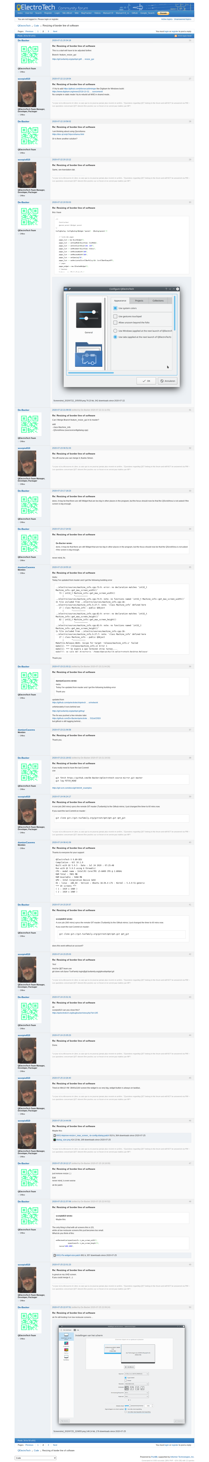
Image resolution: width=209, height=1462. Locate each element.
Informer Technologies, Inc (182, 1457)
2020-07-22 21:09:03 (61, 410)
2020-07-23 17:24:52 (61, 529)
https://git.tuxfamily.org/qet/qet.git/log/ (68, 711)
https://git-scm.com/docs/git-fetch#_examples (72, 788)
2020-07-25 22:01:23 (61, 1264)
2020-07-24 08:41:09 (61, 842)
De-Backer (23, 40)
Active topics (166, 19)
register (175, 31)
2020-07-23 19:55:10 (61, 567)
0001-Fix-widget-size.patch (68, 1255)
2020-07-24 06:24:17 (61, 796)
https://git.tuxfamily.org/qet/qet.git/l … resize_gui (73, 59)
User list (28, 13)
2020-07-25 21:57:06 (61, 1201)
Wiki (77, 13)
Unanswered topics (182, 19)
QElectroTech (24, 25)
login (166, 31)
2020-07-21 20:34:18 (61, 40)
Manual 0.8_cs (122, 13)
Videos (97, 13)
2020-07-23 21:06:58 (61, 730)
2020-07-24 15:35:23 (61, 1035)
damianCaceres (26, 567)
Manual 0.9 (108, 13)
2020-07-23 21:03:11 (61, 666)
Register (48, 13)
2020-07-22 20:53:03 (61, 202)
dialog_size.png (63, 1140)
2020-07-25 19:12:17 (61, 1163)
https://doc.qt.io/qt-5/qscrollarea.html (68, 134)
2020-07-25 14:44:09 (61, 1121)
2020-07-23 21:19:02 (61, 758)
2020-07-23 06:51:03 (61, 448)
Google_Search (147, 13)
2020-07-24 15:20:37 (61, 905)
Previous (29, 31)
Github (135, 13)
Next (55, 31)
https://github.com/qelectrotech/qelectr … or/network (75, 702)
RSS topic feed (184, 36)
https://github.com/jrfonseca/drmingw (80, 89)
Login (57, 13)
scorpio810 (24, 78)
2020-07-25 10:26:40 (61, 1078)
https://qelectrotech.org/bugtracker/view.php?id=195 (75, 1013)
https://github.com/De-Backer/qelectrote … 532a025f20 (76, 718)
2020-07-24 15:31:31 (61, 997)
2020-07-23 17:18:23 (61, 491)
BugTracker (86, 13)
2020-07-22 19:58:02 (61, 121)
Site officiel (67, 13)
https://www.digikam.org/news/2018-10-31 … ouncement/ (77, 91)
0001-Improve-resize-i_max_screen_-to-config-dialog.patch (82, 1135)
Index (20, 13)
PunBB (154, 1457)
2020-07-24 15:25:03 (61, 954)
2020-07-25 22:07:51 (61, 1307)
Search (38, 13)
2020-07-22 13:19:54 (61, 79)
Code (36, 25)
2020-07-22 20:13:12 (61, 159)
